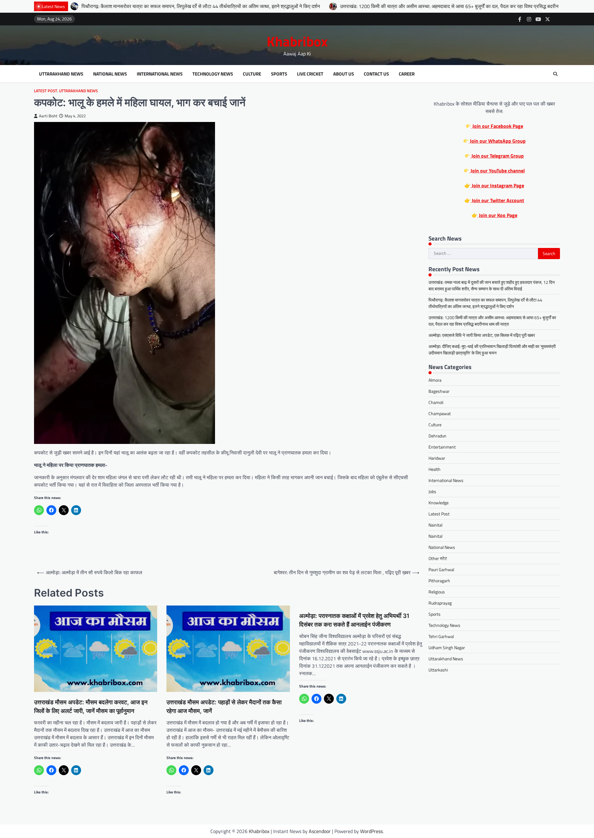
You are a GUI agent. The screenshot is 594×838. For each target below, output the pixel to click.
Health (434, 469)
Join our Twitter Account (497, 200)
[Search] (555, 74)
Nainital (435, 525)
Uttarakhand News (61, 74)
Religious (436, 591)
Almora (434, 380)
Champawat (439, 413)
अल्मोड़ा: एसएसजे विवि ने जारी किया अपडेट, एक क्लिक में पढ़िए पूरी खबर (481, 335)
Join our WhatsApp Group (497, 141)
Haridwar (436, 458)
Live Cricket (310, 74)
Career (407, 74)
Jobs (432, 491)
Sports (279, 74)
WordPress (371, 831)
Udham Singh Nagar (446, 647)
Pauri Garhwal (441, 569)
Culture (252, 74)
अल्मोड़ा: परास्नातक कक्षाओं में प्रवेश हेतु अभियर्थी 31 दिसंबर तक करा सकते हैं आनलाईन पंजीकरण (354, 620)
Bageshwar (439, 391)
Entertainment (442, 447)
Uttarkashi (438, 669)
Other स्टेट (437, 558)
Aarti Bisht (48, 116)
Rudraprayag (440, 603)
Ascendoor (320, 831)
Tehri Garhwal (441, 636)
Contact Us (376, 74)
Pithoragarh (439, 580)
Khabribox (297, 41)
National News (110, 74)
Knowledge (438, 502)
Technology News (212, 74)
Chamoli (435, 402)
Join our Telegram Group (497, 155)
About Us (343, 74)
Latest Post (45, 91)
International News (160, 74)
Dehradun (437, 435)
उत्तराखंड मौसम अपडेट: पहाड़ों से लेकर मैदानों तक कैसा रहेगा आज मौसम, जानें (224, 707)
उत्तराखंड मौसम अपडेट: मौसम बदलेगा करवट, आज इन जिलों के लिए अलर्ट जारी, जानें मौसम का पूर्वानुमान (91, 707)
